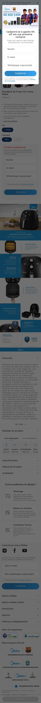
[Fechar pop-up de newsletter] (35, 8)
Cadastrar (20, 73)
